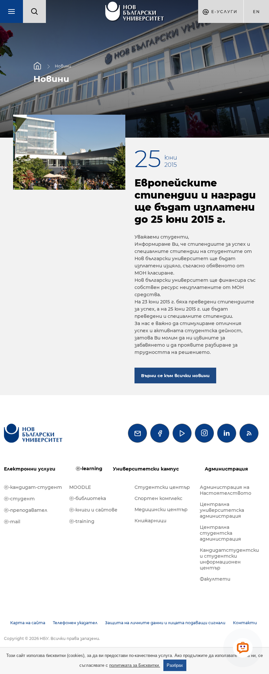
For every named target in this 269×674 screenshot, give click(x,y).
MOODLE (80, 487)
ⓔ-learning (89, 469)
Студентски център (162, 487)
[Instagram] (204, 433)
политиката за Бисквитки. (134, 665)
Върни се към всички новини (175, 375)
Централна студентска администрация (220, 533)
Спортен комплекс (158, 498)
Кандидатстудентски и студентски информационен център (229, 559)
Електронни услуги (29, 469)
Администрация (226, 469)
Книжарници (150, 521)
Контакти (245, 622)
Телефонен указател (75, 622)
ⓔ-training (81, 521)
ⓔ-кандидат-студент (33, 487)
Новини (63, 66)
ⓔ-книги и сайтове (93, 510)
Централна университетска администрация (222, 510)
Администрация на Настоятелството (225, 490)
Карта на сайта (27, 622)
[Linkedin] (226, 433)
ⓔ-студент (19, 499)
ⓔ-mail (12, 522)
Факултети (215, 579)
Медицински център (161, 509)
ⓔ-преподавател (25, 510)
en (256, 11)
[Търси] (34, 11)
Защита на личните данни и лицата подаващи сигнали (165, 622)
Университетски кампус (146, 469)
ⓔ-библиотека (87, 498)
